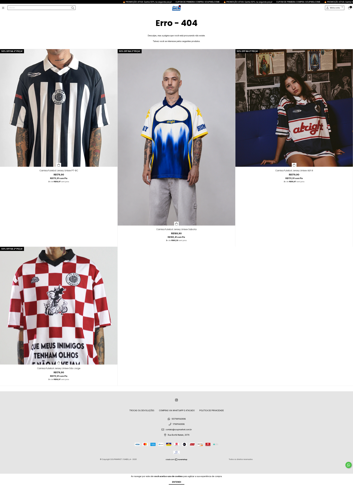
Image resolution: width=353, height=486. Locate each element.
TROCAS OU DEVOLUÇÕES (141, 410)
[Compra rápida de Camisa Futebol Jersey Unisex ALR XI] (294, 165)
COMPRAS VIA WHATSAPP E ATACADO (177, 410)
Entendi (176, 482)
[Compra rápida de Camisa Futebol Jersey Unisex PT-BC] (58, 165)
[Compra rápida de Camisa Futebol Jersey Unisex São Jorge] (58, 363)
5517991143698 (179, 419)
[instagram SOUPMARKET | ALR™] (176, 400)
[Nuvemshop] (177, 460)
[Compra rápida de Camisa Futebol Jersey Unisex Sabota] (176, 224)
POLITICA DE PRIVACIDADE (211, 410)
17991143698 (179, 424)
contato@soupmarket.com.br (179, 429)
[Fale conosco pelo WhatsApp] (348, 465)
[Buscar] (73, 8)
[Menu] (5, 7)
